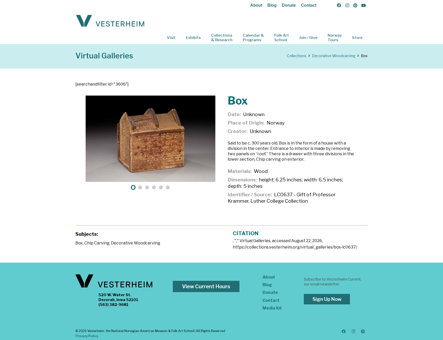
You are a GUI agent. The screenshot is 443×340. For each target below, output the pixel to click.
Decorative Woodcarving (135, 243)
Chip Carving (96, 243)
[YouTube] (363, 5)
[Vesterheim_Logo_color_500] (110, 21)
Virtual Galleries (104, 55)
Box (79, 243)
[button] (179, 37)
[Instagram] (347, 5)
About (256, 5)
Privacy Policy (86, 336)
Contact (308, 5)
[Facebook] (339, 5)
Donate (289, 5)
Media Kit (272, 308)
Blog (272, 5)
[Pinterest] (355, 5)
